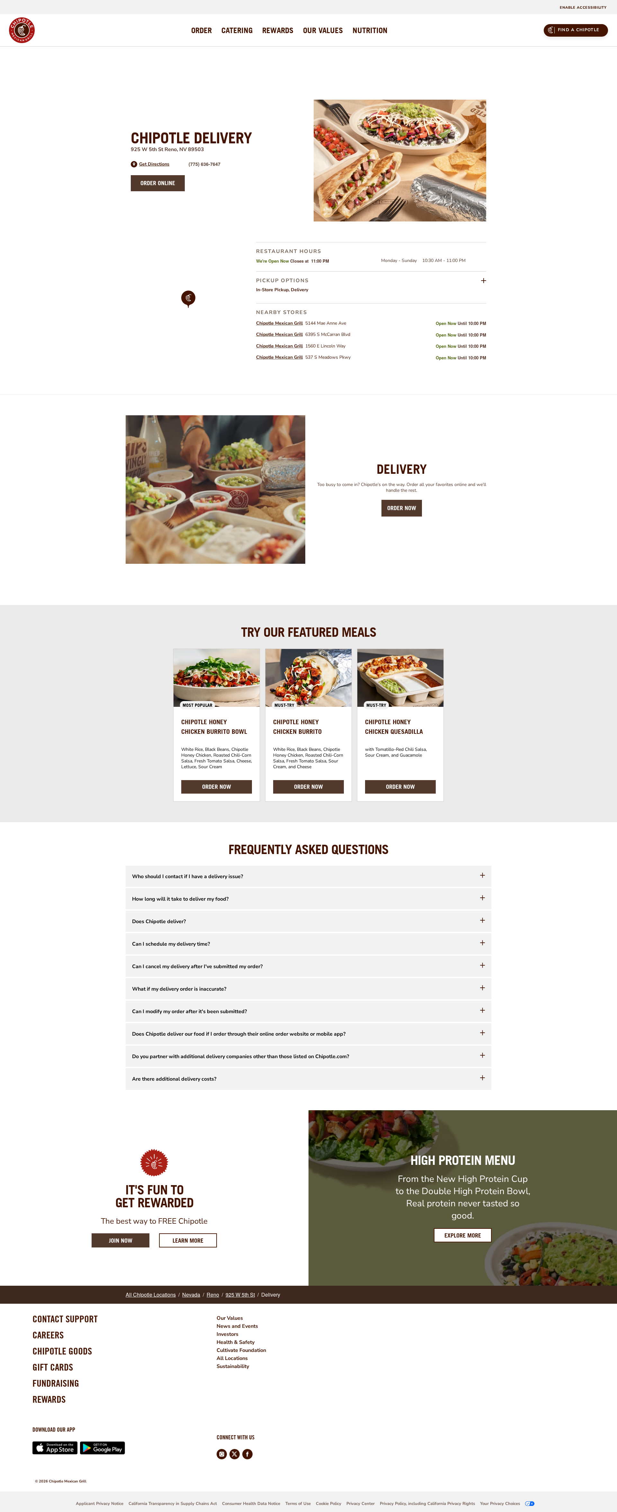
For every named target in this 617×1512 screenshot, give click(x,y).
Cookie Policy (328, 1504)
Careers (48, 1335)
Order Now (401, 508)
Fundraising (55, 1383)
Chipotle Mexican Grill (279, 323)
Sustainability (233, 1366)
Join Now (120, 1240)
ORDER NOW (216, 786)
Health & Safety (236, 1342)
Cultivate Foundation (241, 1350)
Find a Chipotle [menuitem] (578, 30)
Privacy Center (360, 1504)
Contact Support (65, 1319)
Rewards (49, 1399)
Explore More (462, 1235)
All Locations (232, 1358)
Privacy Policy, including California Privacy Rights (427, 1504)
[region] (188, 308)
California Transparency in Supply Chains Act (173, 1504)
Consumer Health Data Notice (251, 1504)
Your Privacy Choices (500, 1504)
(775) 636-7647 (204, 164)
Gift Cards (52, 1367)
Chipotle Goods (62, 1351)
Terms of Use (298, 1504)
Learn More (195, 1240)
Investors (227, 1334)
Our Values (230, 1318)
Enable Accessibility (583, 7)
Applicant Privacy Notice (99, 1504)
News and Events (237, 1326)
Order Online (157, 183)
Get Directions (154, 164)
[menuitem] (201, 30)
